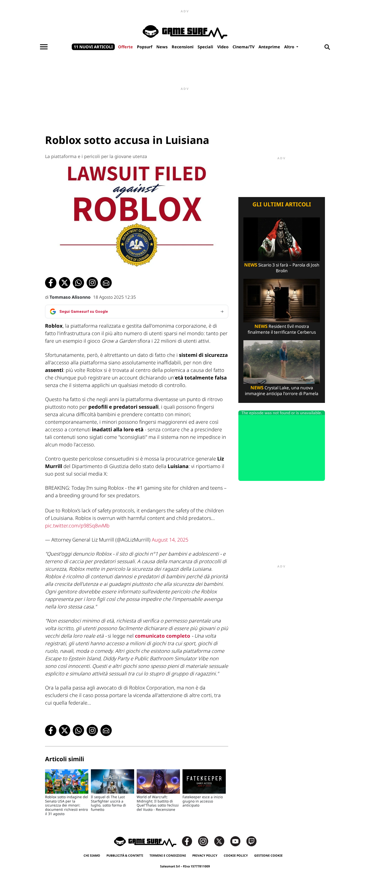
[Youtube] (237, 840)
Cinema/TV (243, 47)
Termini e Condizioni (168, 855)
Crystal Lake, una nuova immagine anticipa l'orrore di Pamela (281, 390)
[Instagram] (205, 840)
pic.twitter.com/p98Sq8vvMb (77, 525)
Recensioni (183, 47)
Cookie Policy (236, 855)
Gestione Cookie (268, 855)
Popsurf (144, 47)
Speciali (205, 47)
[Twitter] (221, 840)
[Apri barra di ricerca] (327, 47)
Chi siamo (92, 855)
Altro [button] (289, 47)
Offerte (125, 47)
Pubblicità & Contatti (124, 855)
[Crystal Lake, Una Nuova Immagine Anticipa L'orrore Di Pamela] (281, 361)
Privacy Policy (204, 855)
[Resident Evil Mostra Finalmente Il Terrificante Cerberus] (281, 300)
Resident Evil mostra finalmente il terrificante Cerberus (282, 329)
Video (223, 47)
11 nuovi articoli (93, 47)
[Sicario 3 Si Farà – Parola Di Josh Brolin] (281, 238)
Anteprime (269, 47)
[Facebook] (189, 840)
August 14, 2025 (170, 539)
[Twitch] (251, 840)
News (162, 47)
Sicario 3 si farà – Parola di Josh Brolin (281, 268)
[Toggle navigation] (44, 47)
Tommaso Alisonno (70, 297)
